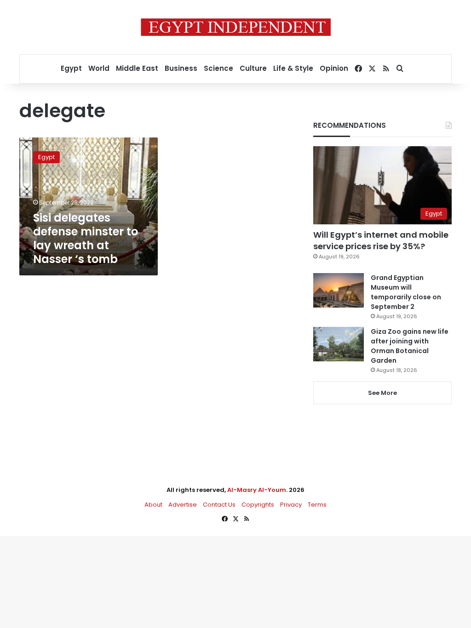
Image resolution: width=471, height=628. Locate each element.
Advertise (182, 504)
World (98, 68)
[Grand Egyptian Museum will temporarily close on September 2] (338, 290)
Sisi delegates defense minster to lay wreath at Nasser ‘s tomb (85, 238)
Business (181, 68)
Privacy (291, 504)
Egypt (71, 68)
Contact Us (219, 504)
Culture (253, 68)
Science (218, 68)
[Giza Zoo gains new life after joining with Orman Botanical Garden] (338, 344)
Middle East (137, 68)
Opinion (334, 68)
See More (382, 392)
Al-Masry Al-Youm (256, 489)
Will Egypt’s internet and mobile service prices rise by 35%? (380, 240)
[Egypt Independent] (236, 27)
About (153, 504)
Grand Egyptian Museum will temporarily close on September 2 (406, 292)
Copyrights (257, 504)
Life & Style (293, 68)
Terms (317, 504)
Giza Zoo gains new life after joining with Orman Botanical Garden (409, 346)
